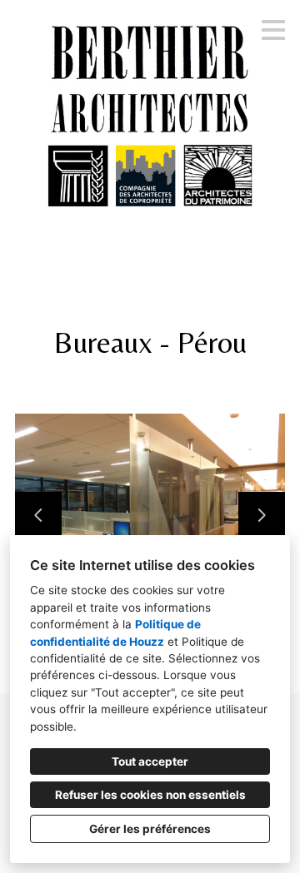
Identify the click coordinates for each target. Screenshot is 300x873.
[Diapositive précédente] (38, 515)
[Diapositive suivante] (261, 515)
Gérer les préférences (150, 829)
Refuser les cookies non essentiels (150, 794)
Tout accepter (150, 761)
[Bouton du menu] (273, 30)
